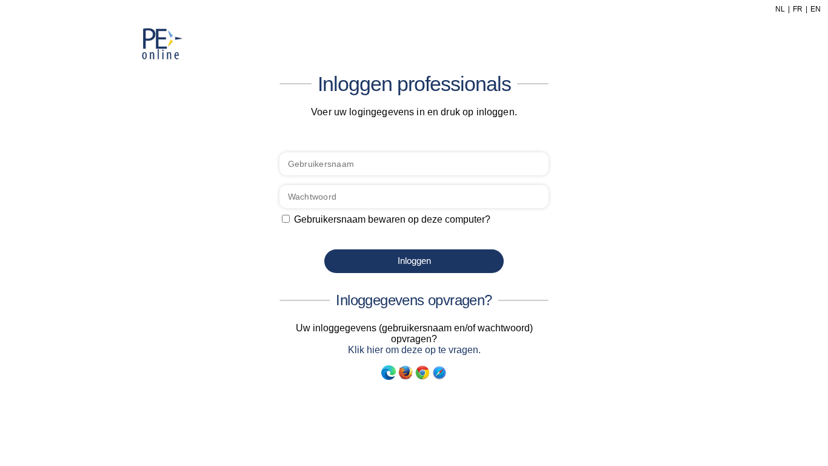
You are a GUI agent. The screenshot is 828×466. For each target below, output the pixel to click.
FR (798, 9)
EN (815, 9)
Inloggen (414, 260)
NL (780, 9)
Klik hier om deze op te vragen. (414, 350)
